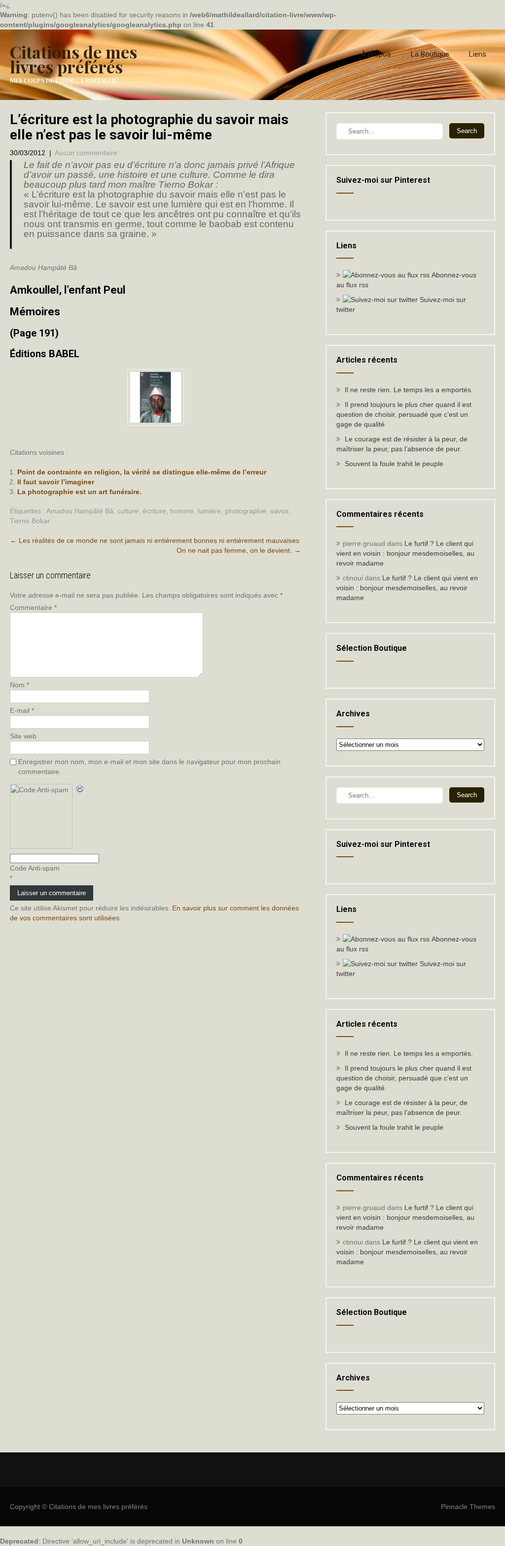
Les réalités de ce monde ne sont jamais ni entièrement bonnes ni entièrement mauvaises (154, 540)
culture (128, 511)
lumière (209, 511)
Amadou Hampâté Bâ (79, 511)
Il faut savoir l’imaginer (55, 482)
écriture (154, 511)
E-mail (22, 710)
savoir (279, 511)
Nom (19, 685)
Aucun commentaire (86, 153)
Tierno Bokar (30, 521)
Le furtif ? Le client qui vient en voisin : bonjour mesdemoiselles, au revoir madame (405, 553)
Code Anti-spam (35, 868)
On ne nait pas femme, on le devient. (239, 550)
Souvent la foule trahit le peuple (394, 464)
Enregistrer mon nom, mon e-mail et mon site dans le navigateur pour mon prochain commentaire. (149, 766)
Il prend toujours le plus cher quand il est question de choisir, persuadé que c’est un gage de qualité (403, 414)
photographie (245, 511)
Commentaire (33, 607)
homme (182, 511)
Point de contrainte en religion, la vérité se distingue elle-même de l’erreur (141, 472)
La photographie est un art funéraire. (79, 492)
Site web (23, 736)
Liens (477, 54)
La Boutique (430, 54)
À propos (376, 54)
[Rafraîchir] (80, 789)
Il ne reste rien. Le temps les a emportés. (409, 390)
